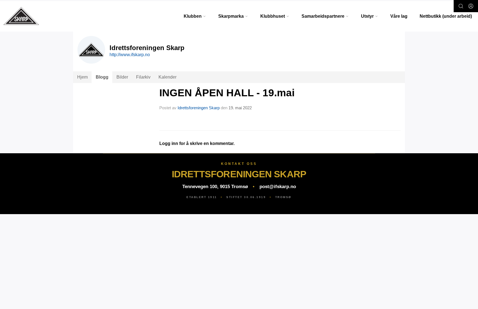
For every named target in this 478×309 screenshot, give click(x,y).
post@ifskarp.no (277, 186)
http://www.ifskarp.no (130, 54)
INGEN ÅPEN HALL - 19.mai (227, 92)
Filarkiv (143, 77)
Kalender (167, 77)
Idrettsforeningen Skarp (199, 107)
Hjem (82, 77)
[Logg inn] (471, 6)
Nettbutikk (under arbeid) (446, 16)
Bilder (122, 77)
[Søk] (461, 6)
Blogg (102, 77)
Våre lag (398, 16)
